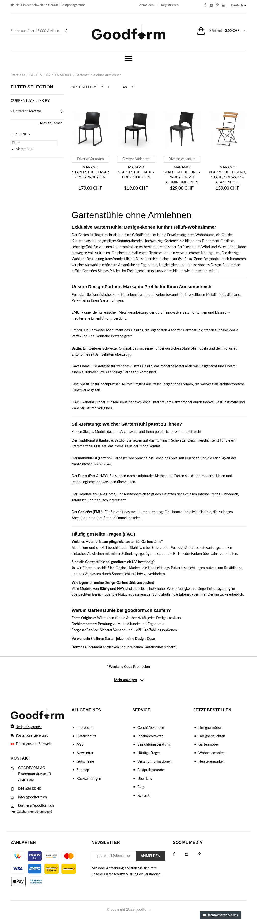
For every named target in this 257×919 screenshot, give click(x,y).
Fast (75, 384)
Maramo (22, 149)
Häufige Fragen (149, 753)
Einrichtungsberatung (153, 744)
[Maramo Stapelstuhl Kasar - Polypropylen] (91, 129)
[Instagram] (191, 854)
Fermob (77, 295)
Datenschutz (86, 736)
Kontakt (143, 795)
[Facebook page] (179, 854)
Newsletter (85, 753)
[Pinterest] (204, 854)
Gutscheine (85, 761)
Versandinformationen (154, 761)
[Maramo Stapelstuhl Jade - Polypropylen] (136, 129)
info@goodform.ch (32, 797)
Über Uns (144, 779)
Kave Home (81, 366)
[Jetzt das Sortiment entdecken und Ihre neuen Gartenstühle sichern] (124, 647)
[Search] (40, 31)
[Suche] (66, 31)
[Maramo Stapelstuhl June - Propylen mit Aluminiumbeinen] (182, 129)
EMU (75, 312)
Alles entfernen (51, 123)
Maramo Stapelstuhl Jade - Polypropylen (136, 172)
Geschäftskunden (150, 728)
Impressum (85, 728)
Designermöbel (209, 728)
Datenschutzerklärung (121, 874)
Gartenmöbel (208, 744)
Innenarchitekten (150, 736)
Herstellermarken (211, 761)
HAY (75, 402)
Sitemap (83, 770)
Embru (77, 330)
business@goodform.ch (36, 805)
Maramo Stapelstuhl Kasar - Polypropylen (90, 172)
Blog (140, 787)
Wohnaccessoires (211, 753)
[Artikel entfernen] (62, 111)
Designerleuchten (211, 736)
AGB (80, 744)
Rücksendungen (89, 779)
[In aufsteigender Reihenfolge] (108, 87)
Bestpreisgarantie (73, 5)
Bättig (76, 348)
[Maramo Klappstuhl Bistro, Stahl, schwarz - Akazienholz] (227, 129)
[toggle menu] (128, 58)
